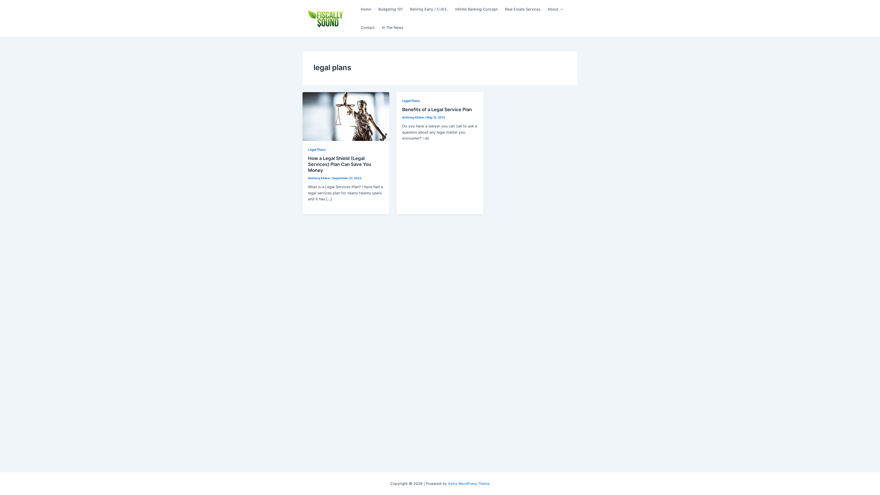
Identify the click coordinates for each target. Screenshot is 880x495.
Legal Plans (317, 149)
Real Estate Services (522, 9)
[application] (560, 9)
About (553, 9)
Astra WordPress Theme (469, 483)
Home (366, 9)
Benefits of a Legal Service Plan (437, 109)
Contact (368, 27)
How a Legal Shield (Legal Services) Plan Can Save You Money (339, 164)
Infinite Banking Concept (476, 9)
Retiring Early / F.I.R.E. (429, 9)
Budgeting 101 (390, 9)
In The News (392, 27)
